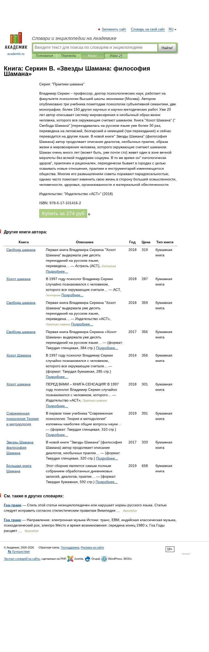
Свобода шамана (20, 250)
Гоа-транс (12, 505)
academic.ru (15, 54)
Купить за (63, 213)
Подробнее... (57, 271)
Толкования (44, 56)
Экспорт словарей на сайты (22, 558)
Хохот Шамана (18, 355)
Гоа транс (12, 520)
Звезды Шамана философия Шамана (19, 447)
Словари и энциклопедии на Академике (74, 38)
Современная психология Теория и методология (22, 418)
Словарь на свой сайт (148, 29)
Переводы (68, 56)
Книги (92, 56)
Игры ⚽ (116, 56)
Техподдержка (70, 547)
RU (171, 29)
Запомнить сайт (114, 29)
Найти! (167, 48)
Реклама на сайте (92, 547)
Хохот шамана (18, 279)
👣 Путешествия (19, 551)
